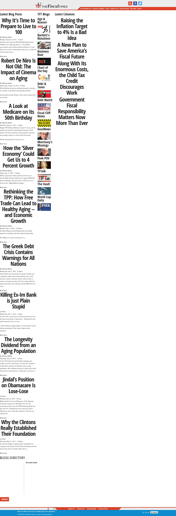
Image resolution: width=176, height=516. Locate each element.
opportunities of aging (16, 183)
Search (139, 8)
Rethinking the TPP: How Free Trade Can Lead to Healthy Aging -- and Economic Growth (18, 206)
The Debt (133, 8)
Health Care (114, 8)
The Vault (43, 184)
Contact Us (80, 509)
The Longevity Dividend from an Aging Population (18, 345)
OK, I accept (145, 512)
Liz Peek (3, 311)
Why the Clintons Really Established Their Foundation (18, 427)
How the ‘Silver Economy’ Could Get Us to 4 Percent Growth (18, 156)
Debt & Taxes (41, 85)
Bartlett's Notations (43, 37)
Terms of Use (103, 509)
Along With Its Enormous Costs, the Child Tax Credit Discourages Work (71, 77)
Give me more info (47, 514)
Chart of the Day (42, 69)
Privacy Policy (91, 509)
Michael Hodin (7, 37)
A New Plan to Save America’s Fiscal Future (72, 50)
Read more (3, 56)
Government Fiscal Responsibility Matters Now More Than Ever (72, 111)
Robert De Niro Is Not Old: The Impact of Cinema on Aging (18, 69)
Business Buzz (43, 53)
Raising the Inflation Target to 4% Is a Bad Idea (71, 29)
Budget (101, 8)
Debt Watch (44, 100)
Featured (95, 8)
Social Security (124, 8)
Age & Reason (42, 20)
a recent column (7, 444)
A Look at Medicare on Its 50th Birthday (18, 111)
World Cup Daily (44, 198)
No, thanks (154, 512)
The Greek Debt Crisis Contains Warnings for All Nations (18, 254)
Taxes (107, 8)
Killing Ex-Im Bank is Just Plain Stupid (18, 300)
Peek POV (43, 158)
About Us (71, 509)
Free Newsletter (85, 8)
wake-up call (13, 44)
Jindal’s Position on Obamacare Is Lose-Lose (18, 385)
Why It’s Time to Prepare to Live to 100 (18, 26)
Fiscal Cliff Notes (44, 114)
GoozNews (44, 129)
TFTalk (41, 171)
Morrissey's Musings (44, 143)
